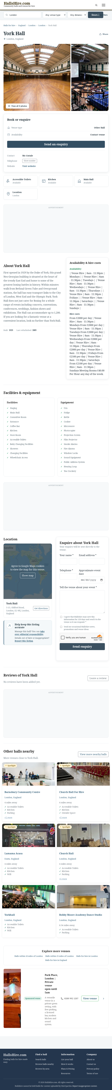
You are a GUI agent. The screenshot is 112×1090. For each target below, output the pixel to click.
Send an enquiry (56, 144)
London (31, 25)
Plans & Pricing (68, 1069)
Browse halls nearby (44, 1064)
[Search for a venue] (96, 5)
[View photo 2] (89, 77)
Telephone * (66, 570)
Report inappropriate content (84, 1086)
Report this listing (24, 641)
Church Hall (66, 853)
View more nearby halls (93, 754)
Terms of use (92, 1073)
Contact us (91, 1064)
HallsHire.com (14, 1055)
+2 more (63, 817)
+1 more (8, 817)
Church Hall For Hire (71, 792)
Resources (65, 1073)
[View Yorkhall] (28, 896)
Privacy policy (93, 1069)
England (22, 25)
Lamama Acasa (14, 853)
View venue (90, 998)
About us (91, 1059)
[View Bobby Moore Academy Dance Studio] (83, 896)
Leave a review (98, 678)
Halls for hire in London (87, 956)
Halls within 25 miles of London (59, 956)
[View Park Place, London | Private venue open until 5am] (12, 998)
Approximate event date (89, 572)
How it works (67, 1064)
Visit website (29, 166)
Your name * (67, 555)
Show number (30, 160)
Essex (7, 858)
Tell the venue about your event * (78, 587)
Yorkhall (10, 914)
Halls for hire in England (56, 960)
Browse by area (42, 1069)
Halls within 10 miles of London (28, 956)
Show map (28, 575)
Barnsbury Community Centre (22, 792)
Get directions (41, 608)
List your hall (67, 1059)
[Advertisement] (56, 230)
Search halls (40, 1059)
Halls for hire (9, 25)
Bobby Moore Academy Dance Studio (80, 914)
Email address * (87, 555)
